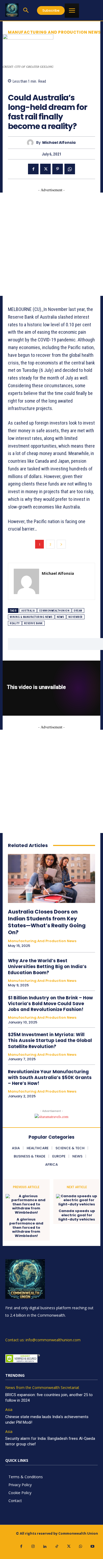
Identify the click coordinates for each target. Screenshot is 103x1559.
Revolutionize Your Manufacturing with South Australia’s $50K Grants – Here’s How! (50, 1077)
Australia (28, 610)
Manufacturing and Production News (54, 32)
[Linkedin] (45, 1546)
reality (15, 623)
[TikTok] (57, 1546)
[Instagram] (33, 1546)
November (75, 617)
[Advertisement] (51, 244)
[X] (45, 169)
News (60, 617)
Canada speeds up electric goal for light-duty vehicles (76, 1215)
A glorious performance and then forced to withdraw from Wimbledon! (26, 1227)
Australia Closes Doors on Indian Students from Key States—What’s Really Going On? (47, 922)
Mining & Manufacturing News (31, 617)
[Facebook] (33, 169)
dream (78, 610)
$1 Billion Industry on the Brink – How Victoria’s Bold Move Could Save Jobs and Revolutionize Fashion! (50, 1004)
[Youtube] (92, 1546)
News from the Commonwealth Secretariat (42, 1388)
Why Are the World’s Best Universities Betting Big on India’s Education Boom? (47, 966)
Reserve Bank (33, 623)
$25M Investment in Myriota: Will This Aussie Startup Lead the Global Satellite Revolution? (50, 1040)
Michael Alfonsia (59, 142)
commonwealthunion (54, 610)
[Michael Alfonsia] (31, 142)
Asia (8, 1409)
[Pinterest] (57, 169)
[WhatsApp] (69, 169)
